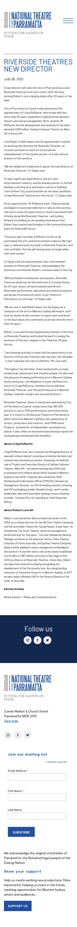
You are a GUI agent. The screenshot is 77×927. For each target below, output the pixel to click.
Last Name (15, 810)
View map (11, 721)
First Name (16, 791)
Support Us (18, 906)
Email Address (18, 770)
